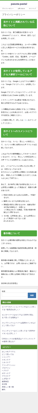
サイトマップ (32, 8)
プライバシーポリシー (8, 8)
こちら (25, 120)
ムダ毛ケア (6, 378)
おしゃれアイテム (8, 351)
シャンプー (6, 357)
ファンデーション (8, 365)
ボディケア (6, 373)
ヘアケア (5, 370)
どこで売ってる (8, 354)
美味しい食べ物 (8, 387)
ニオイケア (6, 362)
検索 (3, 291)
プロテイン (6, 368)
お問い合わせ (21, 8)
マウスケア (6, 376)
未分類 (4, 384)
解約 (3, 389)
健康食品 (5, 381)
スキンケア (6, 360)
